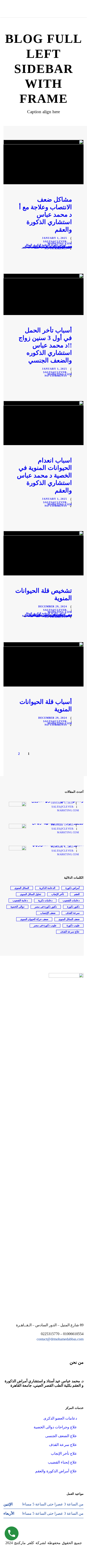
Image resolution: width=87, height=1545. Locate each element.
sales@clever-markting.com (57, 242)
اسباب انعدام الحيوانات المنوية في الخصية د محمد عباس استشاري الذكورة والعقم (44, 475)
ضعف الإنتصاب (47, 912)
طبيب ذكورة (73, 925)
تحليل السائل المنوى (30, 894)
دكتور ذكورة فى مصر (46, 906)
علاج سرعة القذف (70, 931)
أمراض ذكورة (59, 244)
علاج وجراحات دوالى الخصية (55, 1427)
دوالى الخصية (17, 906)
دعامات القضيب (71, 900)
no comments (56, 248)
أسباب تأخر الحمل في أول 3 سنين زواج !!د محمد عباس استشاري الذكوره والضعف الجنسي (45, 345)
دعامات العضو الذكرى (60, 1418)
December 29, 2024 (52, 606)
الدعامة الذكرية (42, 244)
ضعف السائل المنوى (69, 919)
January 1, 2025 (54, 238)
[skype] (47, 1538)
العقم (77, 894)
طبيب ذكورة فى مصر (36, 247)
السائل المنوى (21, 887)
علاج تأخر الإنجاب (64, 1453)
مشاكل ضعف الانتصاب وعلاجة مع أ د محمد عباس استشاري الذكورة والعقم (45, 214)
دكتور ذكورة (73, 906)
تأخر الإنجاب (57, 894)
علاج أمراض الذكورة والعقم (56, 1471)
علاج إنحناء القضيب (62, 1462)
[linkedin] (39, 1538)
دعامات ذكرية (45, 900)
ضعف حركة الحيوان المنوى (34, 919)
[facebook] (31, 1538)
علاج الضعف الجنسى (61, 1436)
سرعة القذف (73, 912)
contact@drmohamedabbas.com (60, 1339)
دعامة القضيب (20, 900)
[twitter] (56, 1538)
